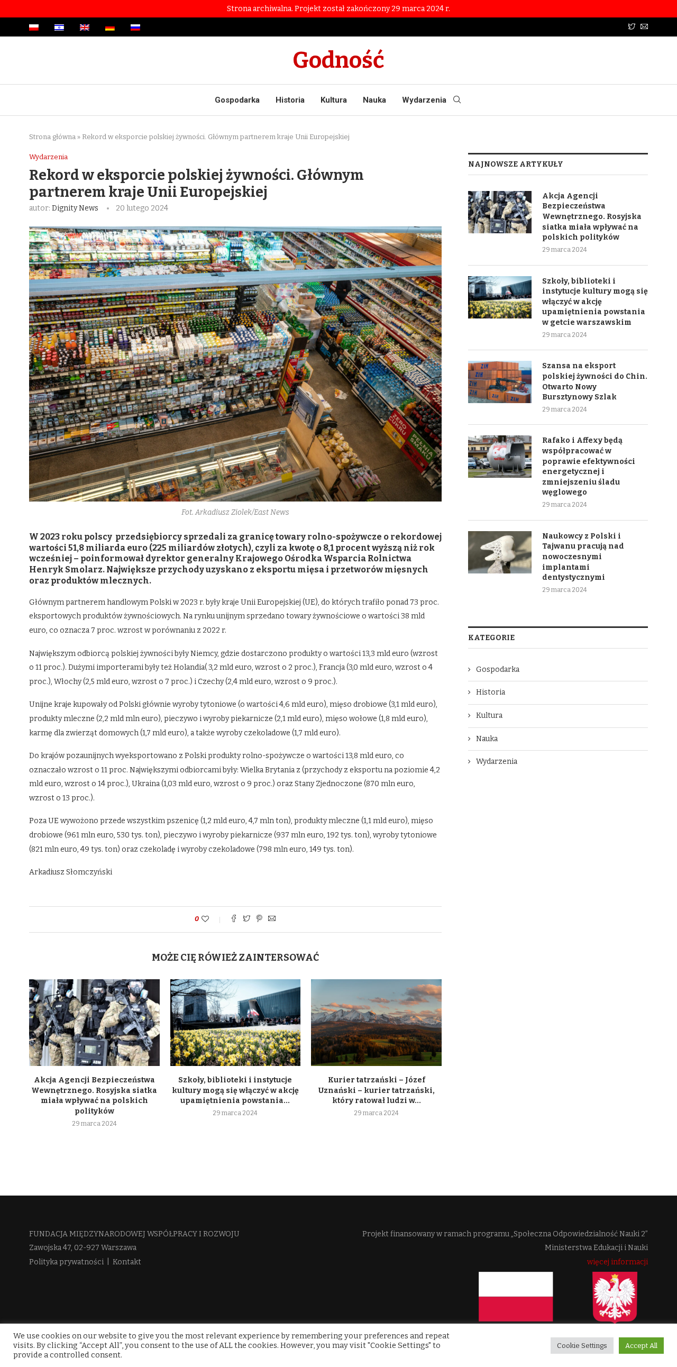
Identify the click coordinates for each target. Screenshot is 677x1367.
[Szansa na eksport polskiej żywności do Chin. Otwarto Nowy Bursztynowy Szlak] (500, 382)
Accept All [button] (641, 1346)
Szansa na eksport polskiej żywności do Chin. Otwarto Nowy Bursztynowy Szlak (594, 381)
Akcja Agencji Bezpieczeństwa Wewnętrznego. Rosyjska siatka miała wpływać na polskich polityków (592, 217)
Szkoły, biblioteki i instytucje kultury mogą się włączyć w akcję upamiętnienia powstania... (235, 1090)
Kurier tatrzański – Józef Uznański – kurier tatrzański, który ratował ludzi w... (376, 1090)
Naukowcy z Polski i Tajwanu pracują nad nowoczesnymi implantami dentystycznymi (583, 557)
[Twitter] (631, 27)
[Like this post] (212, 919)
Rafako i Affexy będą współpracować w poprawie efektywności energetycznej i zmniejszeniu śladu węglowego (588, 466)
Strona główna (52, 137)
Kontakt (127, 1261)
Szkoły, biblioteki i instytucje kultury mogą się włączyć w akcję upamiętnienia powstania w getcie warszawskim (595, 302)
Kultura (334, 100)
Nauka (374, 100)
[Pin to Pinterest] (259, 919)
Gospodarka (237, 100)
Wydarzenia (424, 100)
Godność (338, 60)
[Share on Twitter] (246, 919)
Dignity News (75, 208)
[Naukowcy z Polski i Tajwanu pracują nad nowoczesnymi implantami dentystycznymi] (500, 552)
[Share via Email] (272, 919)
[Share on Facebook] (233, 919)
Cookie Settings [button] (582, 1346)
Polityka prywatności (66, 1261)
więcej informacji (617, 1261)
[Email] (644, 27)
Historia (290, 100)
